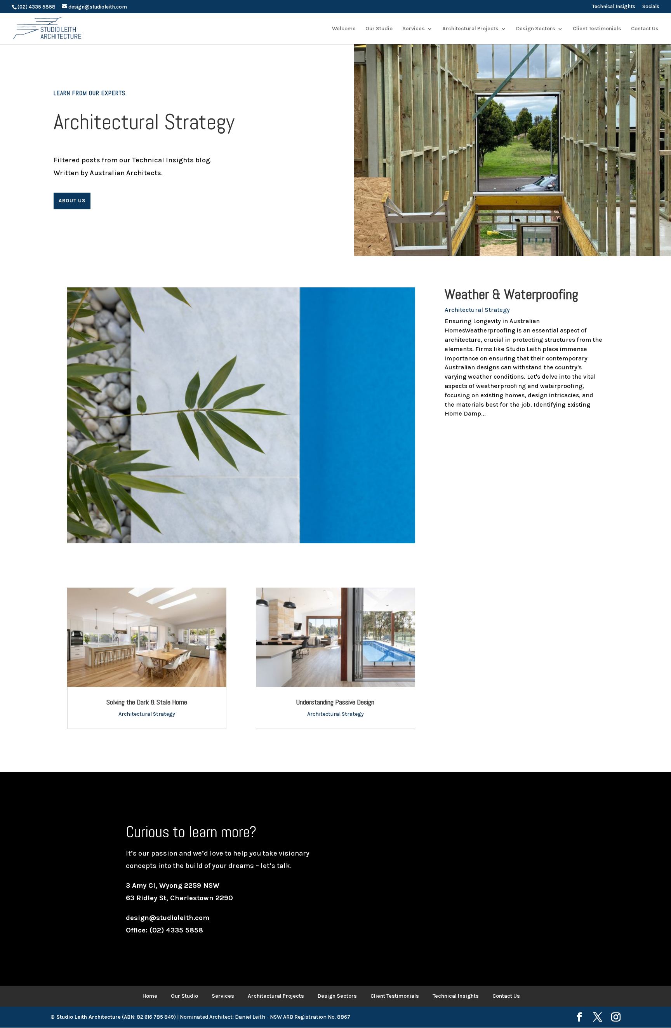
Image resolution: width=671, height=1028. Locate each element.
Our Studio (184, 996)
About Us (72, 201)
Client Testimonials (394, 996)
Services (223, 996)
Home (150, 996)
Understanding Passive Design (335, 702)
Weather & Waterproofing (511, 294)
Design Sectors (337, 996)
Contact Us (506, 996)
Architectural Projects (276, 996)
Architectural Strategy (477, 309)
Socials (650, 6)
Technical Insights (613, 6)
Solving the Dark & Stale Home (146, 702)
